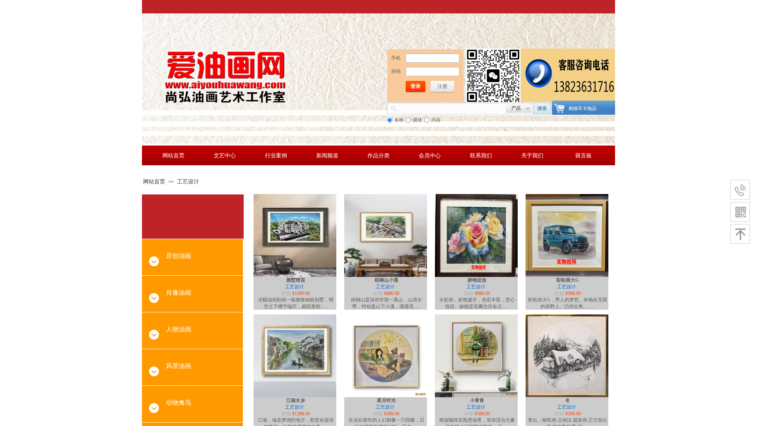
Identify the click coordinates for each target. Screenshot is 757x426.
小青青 (477, 400)
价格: (287, 293)
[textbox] (451, 108)
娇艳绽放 (477, 280)
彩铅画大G (567, 280)
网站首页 (154, 181)
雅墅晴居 (295, 280)
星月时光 (386, 400)
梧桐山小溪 (386, 280)
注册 (442, 86)
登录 (415, 86)
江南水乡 (295, 400)
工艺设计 (188, 181)
